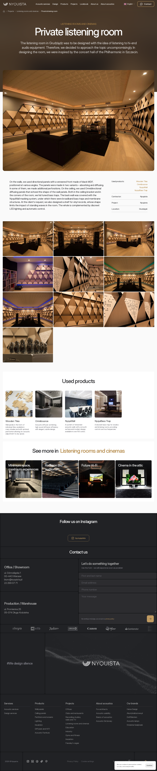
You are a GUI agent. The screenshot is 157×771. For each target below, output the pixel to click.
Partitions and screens (44, 717)
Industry (69, 731)
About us (94, 4)
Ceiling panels (40, 713)
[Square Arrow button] (150, 618)
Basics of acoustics (104, 717)
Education (70, 727)
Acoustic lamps (133, 721)
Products (64, 4)
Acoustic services (43, 4)
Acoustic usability (103, 713)
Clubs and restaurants (74, 713)
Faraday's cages (72, 743)
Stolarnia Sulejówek (135, 725)
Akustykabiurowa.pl (135, 713)
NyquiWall (143, 187)
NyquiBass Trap (141, 190)
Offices (69, 709)
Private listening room (49, 11)
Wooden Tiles (141, 181)
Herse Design (132, 709)
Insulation (39, 725)
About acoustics (107, 4)
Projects (74, 4)
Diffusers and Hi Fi (42, 729)
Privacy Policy (72, 761)
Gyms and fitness (73, 735)
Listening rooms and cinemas (92, 450)
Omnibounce (142, 184)
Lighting (38, 721)
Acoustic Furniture (42, 733)
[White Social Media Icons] (28, 761)
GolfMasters (132, 717)
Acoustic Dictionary (104, 721)
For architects (101, 709)
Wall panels (39, 709)
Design (55, 4)
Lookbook (84, 4)
